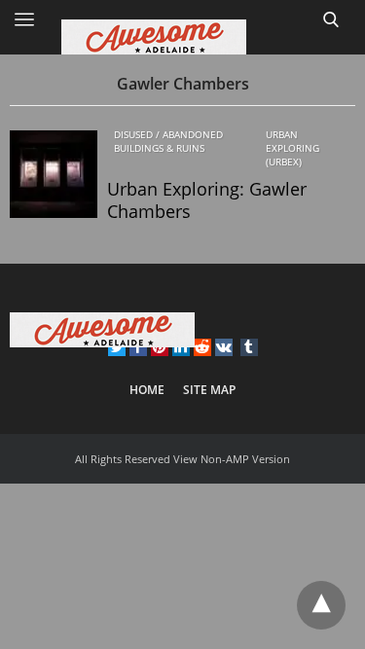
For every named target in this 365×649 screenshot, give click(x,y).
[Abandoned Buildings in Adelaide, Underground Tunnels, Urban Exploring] (182, 36)
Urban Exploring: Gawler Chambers (207, 200)
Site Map (209, 389)
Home (146, 389)
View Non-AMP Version (231, 458)
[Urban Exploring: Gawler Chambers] (53, 174)
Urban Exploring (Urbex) (292, 147)
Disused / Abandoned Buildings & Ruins (168, 141)
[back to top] (321, 605)
